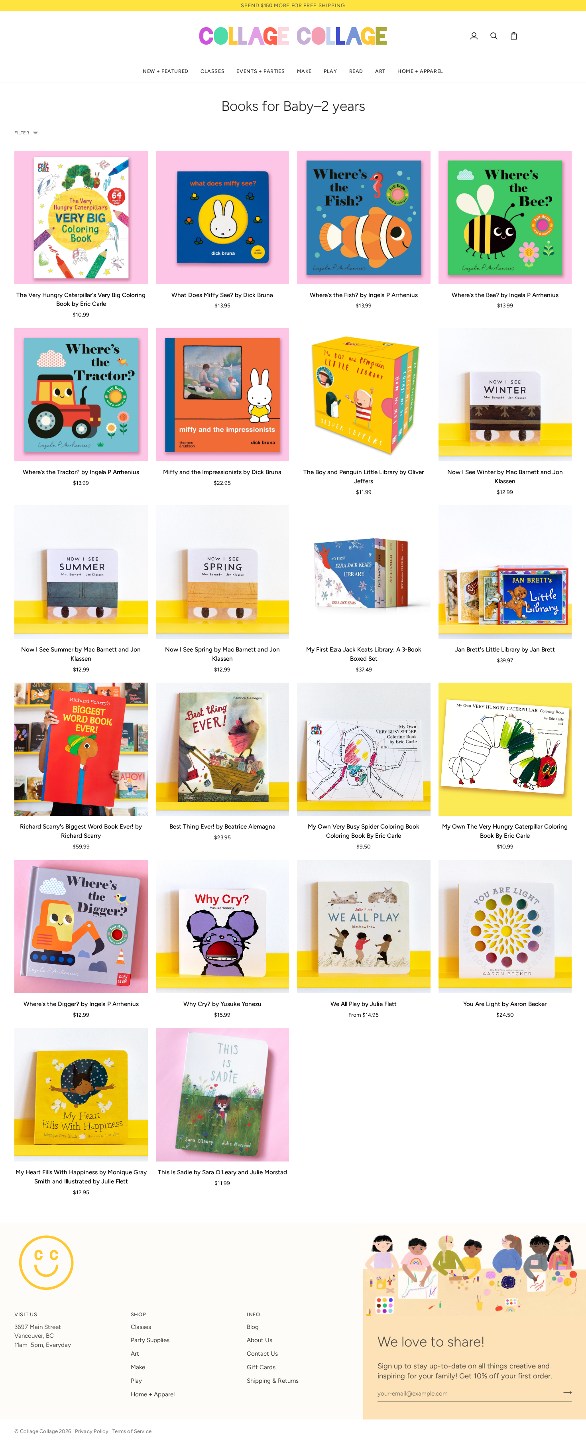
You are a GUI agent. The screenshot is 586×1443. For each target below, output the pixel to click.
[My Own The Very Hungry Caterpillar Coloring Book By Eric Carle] (505, 749)
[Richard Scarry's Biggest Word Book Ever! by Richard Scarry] (81, 749)
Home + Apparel (153, 1394)
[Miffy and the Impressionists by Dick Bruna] (222, 395)
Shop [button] (138, 1314)
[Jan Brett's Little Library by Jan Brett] (505, 572)
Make (138, 1367)
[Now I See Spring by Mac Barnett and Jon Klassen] (222, 572)
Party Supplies (150, 1340)
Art (135, 1353)
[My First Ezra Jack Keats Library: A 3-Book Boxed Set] (364, 572)
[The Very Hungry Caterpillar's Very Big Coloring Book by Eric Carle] (81, 217)
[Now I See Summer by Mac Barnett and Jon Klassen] (81, 572)
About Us (259, 1340)
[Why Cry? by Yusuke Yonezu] (222, 927)
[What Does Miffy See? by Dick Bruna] (222, 217)
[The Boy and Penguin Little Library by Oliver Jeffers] (364, 395)
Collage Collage (39, 1431)
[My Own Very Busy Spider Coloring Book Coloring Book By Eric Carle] (364, 749)
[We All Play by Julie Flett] (364, 927)
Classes (141, 1327)
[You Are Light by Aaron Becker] (505, 927)
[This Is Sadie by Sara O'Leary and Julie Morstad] (222, 1094)
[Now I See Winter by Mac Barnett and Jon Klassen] (505, 395)
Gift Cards (261, 1367)
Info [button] (253, 1314)
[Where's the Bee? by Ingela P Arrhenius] (505, 217)
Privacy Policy (91, 1431)
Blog (253, 1327)
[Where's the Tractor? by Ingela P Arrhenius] (81, 395)
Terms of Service (131, 1431)
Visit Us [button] (25, 1314)
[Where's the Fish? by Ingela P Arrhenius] (364, 217)
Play (136, 1380)
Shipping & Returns (273, 1380)
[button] (166, 72)
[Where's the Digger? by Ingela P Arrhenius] (81, 927)
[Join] (565, 1392)
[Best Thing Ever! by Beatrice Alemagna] (222, 749)
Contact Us (262, 1353)
